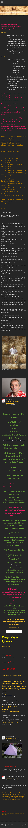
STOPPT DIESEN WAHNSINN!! (10, 722)
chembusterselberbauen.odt (12, 738)
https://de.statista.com (7, 695)
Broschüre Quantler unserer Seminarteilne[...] (12, 402)
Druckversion (6, 824)
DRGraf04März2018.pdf (12, 778)
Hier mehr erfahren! (6, 646)
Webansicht (24, 826)
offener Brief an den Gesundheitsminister (11, 675)
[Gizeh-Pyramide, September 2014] (14, 352)
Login (25, 824)
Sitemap (11, 824)
